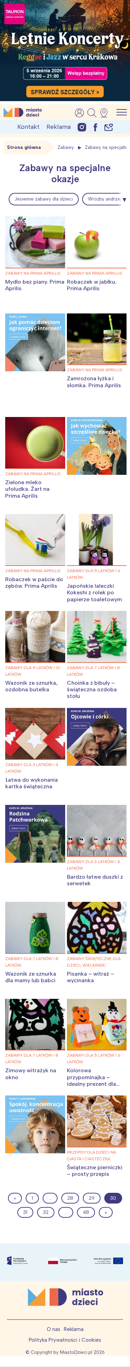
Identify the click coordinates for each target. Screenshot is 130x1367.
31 (25, 1212)
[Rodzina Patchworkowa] (35, 834)
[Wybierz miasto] (106, 112)
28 (70, 1198)
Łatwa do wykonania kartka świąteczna (31, 783)
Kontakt (28, 127)
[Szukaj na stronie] (91, 112)
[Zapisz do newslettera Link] (108, 127)
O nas (53, 1329)
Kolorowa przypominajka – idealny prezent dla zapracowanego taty (94, 1080)
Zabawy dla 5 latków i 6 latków (93, 574)
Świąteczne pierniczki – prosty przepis (94, 1170)
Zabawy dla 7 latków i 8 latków (93, 671)
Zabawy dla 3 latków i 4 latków (31, 768)
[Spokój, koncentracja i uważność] (35, 1124)
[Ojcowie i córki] (97, 737)
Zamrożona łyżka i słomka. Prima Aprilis (94, 381)
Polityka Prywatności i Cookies (65, 1340)
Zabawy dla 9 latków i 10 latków (32, 671)
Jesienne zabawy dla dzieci (44, 199)
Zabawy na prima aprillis (33, 273)
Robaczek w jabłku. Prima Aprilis (91, 285)
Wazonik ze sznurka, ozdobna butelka (31, 686)
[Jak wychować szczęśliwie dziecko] (97, 446)
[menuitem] (44, 199)
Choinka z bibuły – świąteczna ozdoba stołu (92, 689)
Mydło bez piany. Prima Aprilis (34, 285)
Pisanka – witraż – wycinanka (90, 977)
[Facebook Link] (95, 127)
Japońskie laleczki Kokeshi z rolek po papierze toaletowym (94, 592)
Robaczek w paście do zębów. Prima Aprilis (34, 582)
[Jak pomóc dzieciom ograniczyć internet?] (35, 342)
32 (46, 1212)
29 (92, 1198)
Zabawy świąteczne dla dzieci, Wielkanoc (94, 962)
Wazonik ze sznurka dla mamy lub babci (30, 977)
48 (86, 1212)
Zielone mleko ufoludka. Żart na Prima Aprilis (27, 489)
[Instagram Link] (82, 127)
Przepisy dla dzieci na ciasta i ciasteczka (91, 1155)
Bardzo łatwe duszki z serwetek (95, 880)
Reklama (58, 127)
